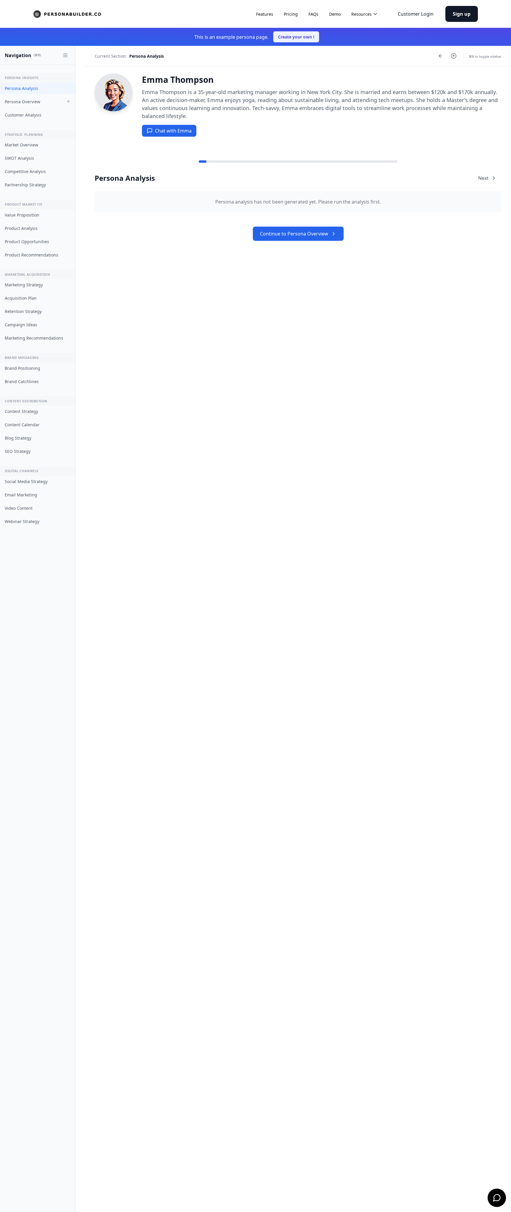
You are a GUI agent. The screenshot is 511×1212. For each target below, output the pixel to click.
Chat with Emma (173, 131)
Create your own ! (296, 37)
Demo (335, 14)
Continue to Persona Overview (294, 233)
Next (483, 178)
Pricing (291, 14)
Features (264, 14)
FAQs (313, 14)
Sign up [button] (461, 14)
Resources (361, 14)
